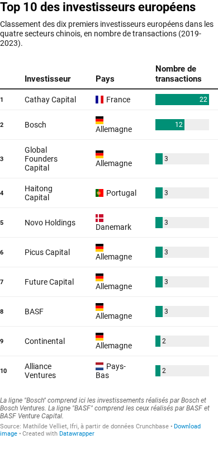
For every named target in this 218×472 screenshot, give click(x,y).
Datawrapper (76, 433)
